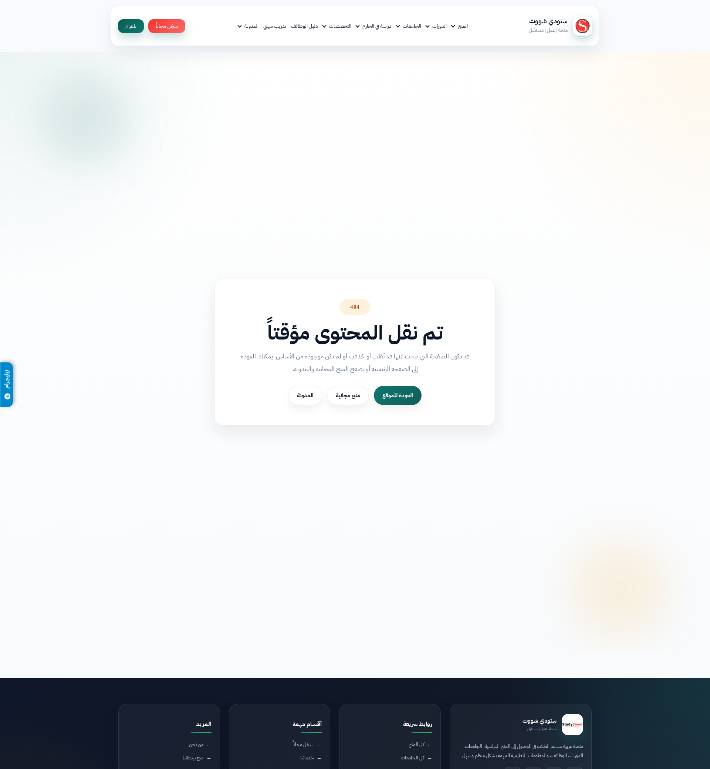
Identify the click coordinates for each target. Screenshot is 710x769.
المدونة (251, 26)
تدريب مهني (274, 26)
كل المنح (416, 744)
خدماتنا (307, 757)
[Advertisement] (164, 707)
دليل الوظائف (304, 26)
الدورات (439, 26)
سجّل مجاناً (167, 26)
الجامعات (412, 26)
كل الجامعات (412, 757)
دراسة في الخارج (377, 26)
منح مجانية (348, 395)
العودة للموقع (397, 395)
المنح (463, 26)
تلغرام (130, 26)
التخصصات (340, 26)
